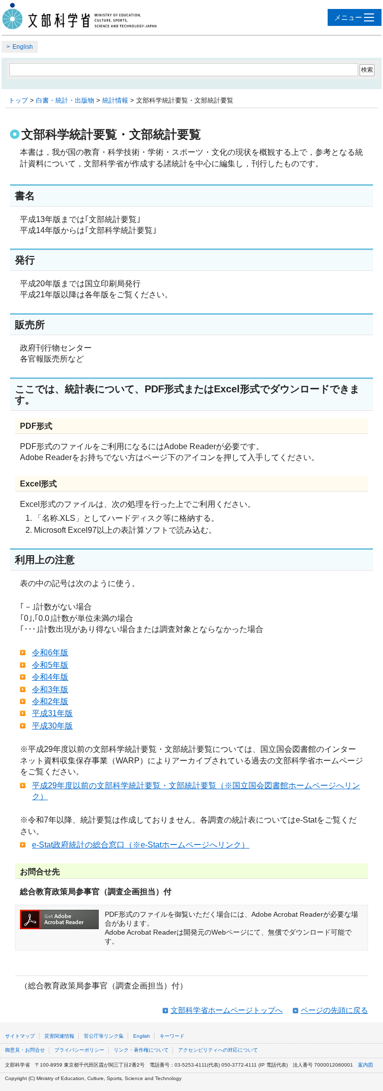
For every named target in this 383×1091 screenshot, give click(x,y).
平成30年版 (52, 726)
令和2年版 (50, 701)
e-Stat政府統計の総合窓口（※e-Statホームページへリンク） (140, 845)
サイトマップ (20, 1036)
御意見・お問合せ (25, 1050)
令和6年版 (50, 652)
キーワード (172, 1036)
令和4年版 (50, 677)
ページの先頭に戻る (334, 1010)
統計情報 (115, 100)
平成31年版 (52, 713)
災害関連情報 (59, 1036)
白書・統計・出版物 (65, 100)
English (22, 46)
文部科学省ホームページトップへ (227, 1010)
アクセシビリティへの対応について (218, 1050)
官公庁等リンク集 (104, 1036)
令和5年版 (50, 665)
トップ (18, 100)
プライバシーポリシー (79, 1050)
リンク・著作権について (141, 1050)
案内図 (365, 1065)
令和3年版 (50, 689)
